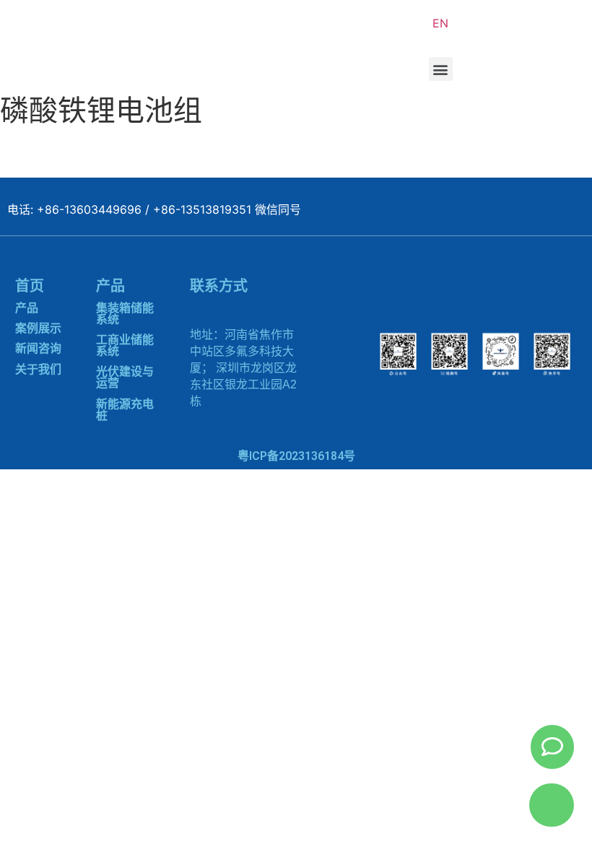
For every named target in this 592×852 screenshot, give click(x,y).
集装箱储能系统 (125, 313)
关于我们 (38, 369)
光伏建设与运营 (125, 377)
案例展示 (38, 328)
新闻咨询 (38, 348)
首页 (29, 286)
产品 (26, 308)
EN (440, 23)
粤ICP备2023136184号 (296, 456)
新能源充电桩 (125, 409)
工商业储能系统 (125, 345)
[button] (441, 69)
